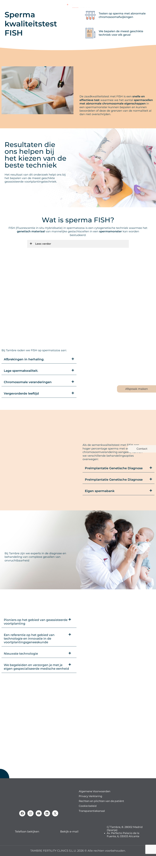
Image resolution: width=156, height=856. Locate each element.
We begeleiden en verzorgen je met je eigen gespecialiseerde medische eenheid (36, 666)
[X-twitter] (55, 813)
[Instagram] (30, 813)
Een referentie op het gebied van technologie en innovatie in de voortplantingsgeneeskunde (29, 638)
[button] (39, 359)
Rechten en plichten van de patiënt (101, 801)
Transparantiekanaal (92, 810)
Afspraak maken (136, 389)
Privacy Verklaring (90, 796)
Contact (141, 448)
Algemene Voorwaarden (94, 791)
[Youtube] (39, 813)
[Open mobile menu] (3, 5)
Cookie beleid (88, 805)
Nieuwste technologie (21, 653)
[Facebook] (22, 813)
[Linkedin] (47, 813)
